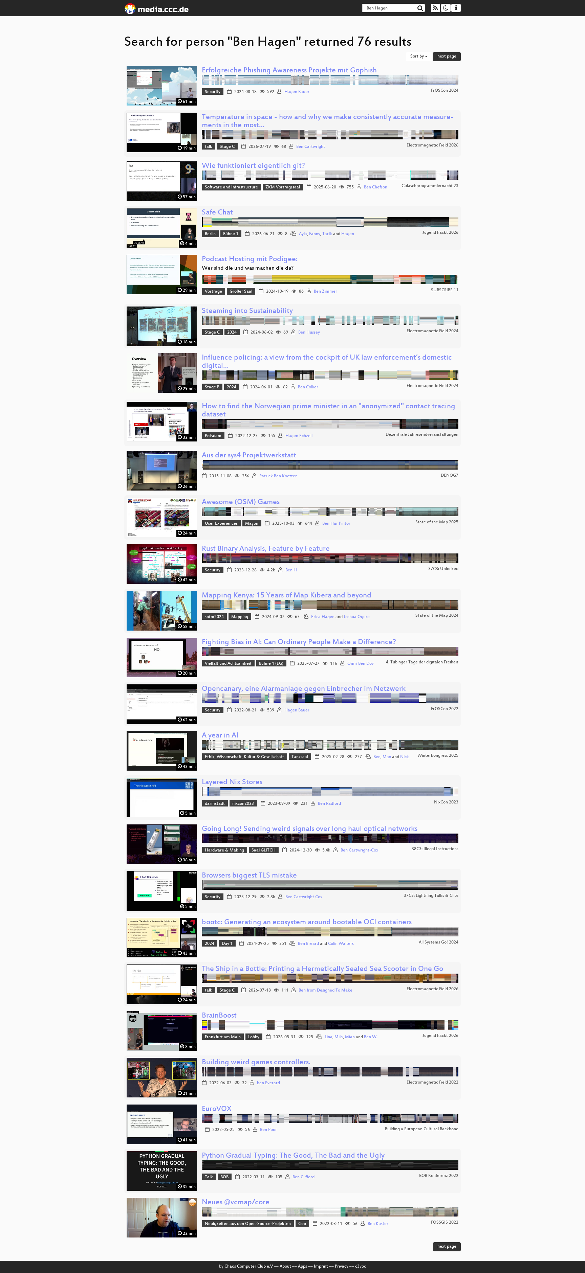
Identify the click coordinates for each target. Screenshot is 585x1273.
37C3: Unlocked (443, 569)
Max (387, 757)
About (285, 1266)
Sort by (417, 56)
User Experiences (221, 523)
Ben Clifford (303, 1177)
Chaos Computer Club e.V (248, 1266)
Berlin (210, 234)
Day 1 (227, 943)
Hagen (347, 234)
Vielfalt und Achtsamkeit (228, 663)
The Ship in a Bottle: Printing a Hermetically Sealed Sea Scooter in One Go (322, 969)
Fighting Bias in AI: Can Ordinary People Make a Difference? (299, 642)
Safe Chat (217, 213)
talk (208, 146)
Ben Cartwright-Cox (359, 850)
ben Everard (268, 1083)
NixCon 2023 (446, 802)
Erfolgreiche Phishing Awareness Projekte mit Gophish (289, 71)
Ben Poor (268, 1130)
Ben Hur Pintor (336, 523)
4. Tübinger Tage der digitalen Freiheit (422, 662)
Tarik (327, 234)
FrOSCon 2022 (444, 709)
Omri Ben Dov (360, 663)
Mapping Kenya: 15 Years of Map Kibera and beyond (286, 596)
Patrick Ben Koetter (278, 476)
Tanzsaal (299, 757)
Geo (302, 1224)
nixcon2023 (243, 803)
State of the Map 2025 (436, 522)
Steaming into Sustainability (247, 311)
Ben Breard (308, 943)
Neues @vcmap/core (235, 1203)
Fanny (314, 234)
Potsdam (213, 436)
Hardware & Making (224, 850)
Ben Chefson (375, 187)
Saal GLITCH (264, 850)
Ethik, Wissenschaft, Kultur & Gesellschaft (244, 757)
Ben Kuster (378, 1224)
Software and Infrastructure (231, 187)
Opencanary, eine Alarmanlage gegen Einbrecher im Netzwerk (304, 689)
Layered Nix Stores (232, 782)
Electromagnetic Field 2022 (432, 1082)
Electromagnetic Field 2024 (432, 331)
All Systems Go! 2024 (438, 942)
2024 (232, 332)
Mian (350, 1037)
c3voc (360, 1266)
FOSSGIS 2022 (444, 1222)
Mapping (239, 617)
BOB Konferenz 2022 (438, 1176)
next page (446, 56)
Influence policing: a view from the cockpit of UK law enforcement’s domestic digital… (327, 362)
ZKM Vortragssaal (282, 187)
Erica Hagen (322, 617)
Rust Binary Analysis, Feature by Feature (266, 549)
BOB (224, 1177)
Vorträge (213, 291)
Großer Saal (241, 291)
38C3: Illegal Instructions (435, 849)
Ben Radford (329, 803)
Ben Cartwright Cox (303, 897)
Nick (404, 757)
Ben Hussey (309, 332)
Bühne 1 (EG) (271, 663)
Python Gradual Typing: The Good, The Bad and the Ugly (293, 1156)
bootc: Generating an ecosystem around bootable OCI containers (307, 922)
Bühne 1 (230, 234)
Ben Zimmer (325, 291)
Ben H (291, 570)
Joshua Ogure (357, 617)
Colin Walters (341, 943)
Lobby (253, 1037)
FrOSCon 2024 (444, 90)
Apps (302, 1266)
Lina (328, 1037)
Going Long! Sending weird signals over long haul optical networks (309, 829)
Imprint (321, 1266)
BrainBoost (219, 1016)
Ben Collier (308, 387)
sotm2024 (214, 617)
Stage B (212, 387)
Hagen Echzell (298, 436)
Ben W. (370, 1037)
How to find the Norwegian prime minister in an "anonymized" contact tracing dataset (328, 411)
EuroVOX (217, 1109)
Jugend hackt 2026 (440, 232)
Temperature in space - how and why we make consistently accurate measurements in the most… (328, 121)
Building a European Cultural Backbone (421, 1129)
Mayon (251, 523)
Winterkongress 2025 (437, 755)
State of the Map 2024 (436, 615)
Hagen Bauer (296, 92)
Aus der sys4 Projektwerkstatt (249, 456)
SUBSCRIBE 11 (444, 290)
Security (212, 92)
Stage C (227, 146)
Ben (377, 757)
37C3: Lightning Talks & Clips (431, 895)
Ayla (303, 234)
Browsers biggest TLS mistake (249, 876)
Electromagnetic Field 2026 (432, 145)
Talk (209, 1177)
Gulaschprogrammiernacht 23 (430, 186)
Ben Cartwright (310, 146)
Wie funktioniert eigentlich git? (253, 166)
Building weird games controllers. (256, 1063)
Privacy (341, 1266)
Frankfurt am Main (223, 1037)
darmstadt (215, 803)
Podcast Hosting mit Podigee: (250, 259)
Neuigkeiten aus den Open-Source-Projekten (248, 1224)
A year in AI (220, 736)
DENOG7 (449, 475)
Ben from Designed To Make (325, 990)
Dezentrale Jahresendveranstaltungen (422, 434)
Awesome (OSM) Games (241, 502)
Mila (338, 1037)
